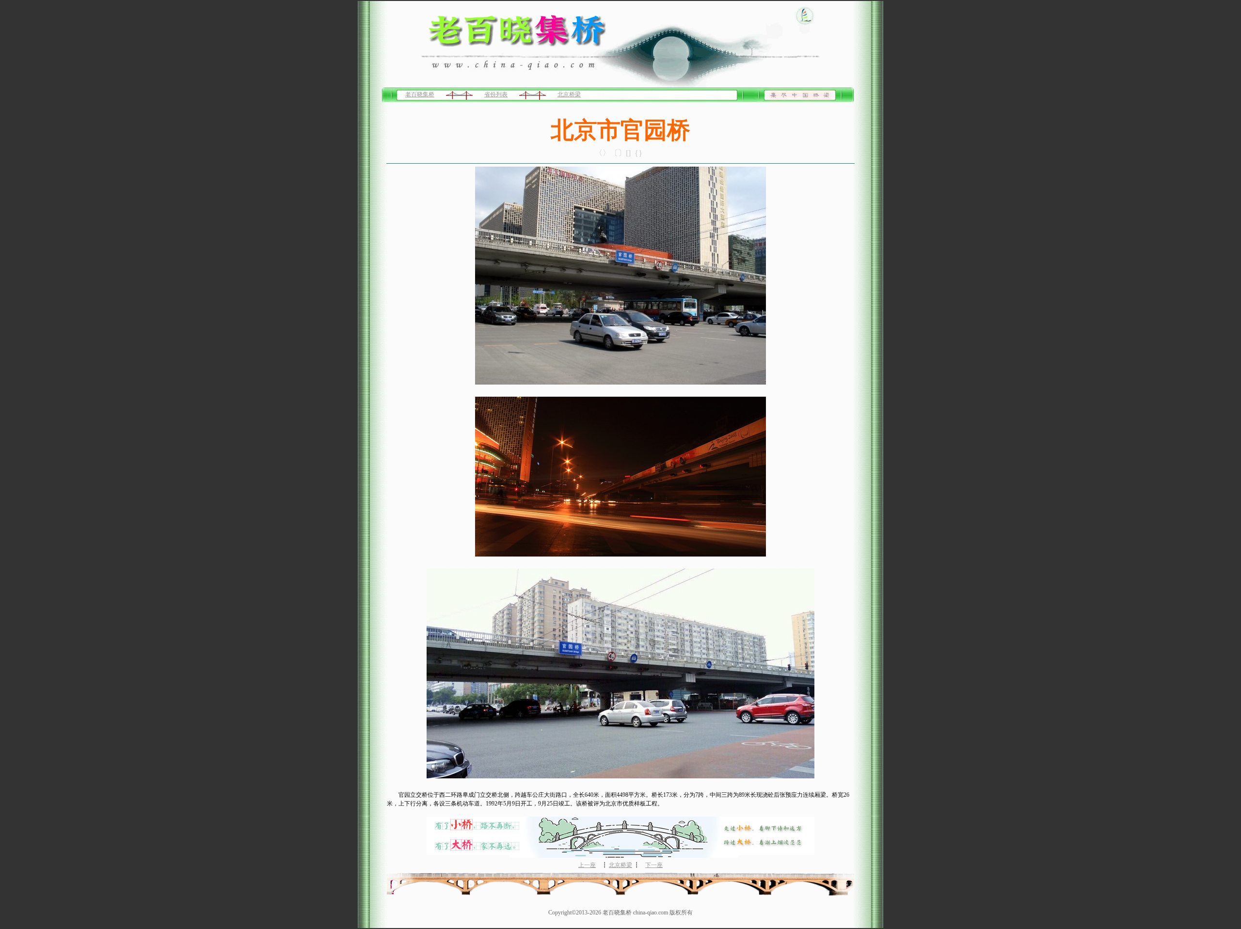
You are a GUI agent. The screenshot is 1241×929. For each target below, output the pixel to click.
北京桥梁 (569, 94)
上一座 (587, 865)
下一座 (654, 865)
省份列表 (496, 94)
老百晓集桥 (419, 94)
